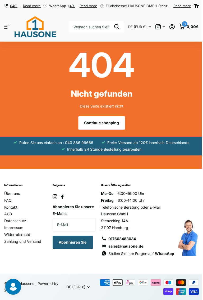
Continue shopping (101, 122)
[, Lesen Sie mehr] (160, 27)
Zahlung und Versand (22, 241)
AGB (8, 214)
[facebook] (62, 197)
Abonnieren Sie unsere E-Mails (73, 210)
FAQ (8, 200)
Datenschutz (15, 220)
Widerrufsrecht (17, 234)
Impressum (13, 227)
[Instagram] (55, 196)
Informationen (13, 185)
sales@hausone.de (125, 246)
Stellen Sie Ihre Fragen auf (141, 253)
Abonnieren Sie (73, 242)
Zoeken (116, 27)
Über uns (12, 193)
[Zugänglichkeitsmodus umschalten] (196, 6)
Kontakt (10, 207)
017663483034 (122, 238)
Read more (32, 6)
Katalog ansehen (7, 27)
